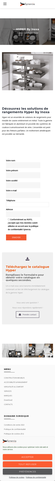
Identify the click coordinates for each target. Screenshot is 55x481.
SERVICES (8, 391)
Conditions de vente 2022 (14, 425)
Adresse (9, 209)
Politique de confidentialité (36, 477)
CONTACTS (8, 404)
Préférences (27, 471)
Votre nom (10, 160)
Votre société (11, 180)
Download (8, 400)
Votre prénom (12, 170)
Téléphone (10, 200)
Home (19, 33)
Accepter (27, 457)
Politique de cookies (16, 477)
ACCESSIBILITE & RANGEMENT (15, 382)
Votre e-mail (11, 190)
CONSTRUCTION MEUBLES (14, 378)
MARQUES (8, 395)
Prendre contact (29, 314)
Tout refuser (27, 464)
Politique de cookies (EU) (14, 434)
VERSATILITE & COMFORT (14, 387)
